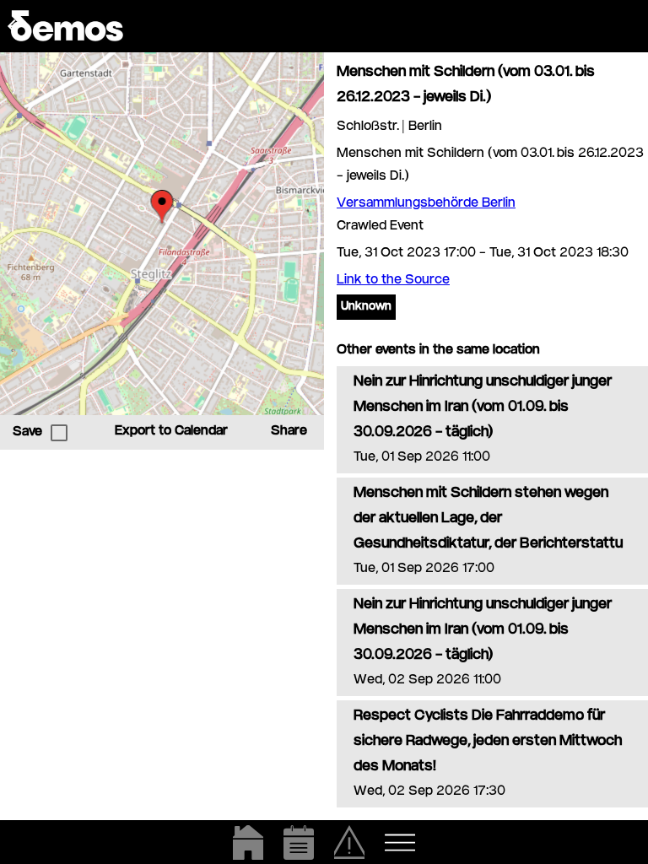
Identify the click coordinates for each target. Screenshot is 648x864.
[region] (162, 233)
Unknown (366, 307)
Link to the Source (393, 280)
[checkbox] (59, 433)
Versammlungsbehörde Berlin (426, 203)
